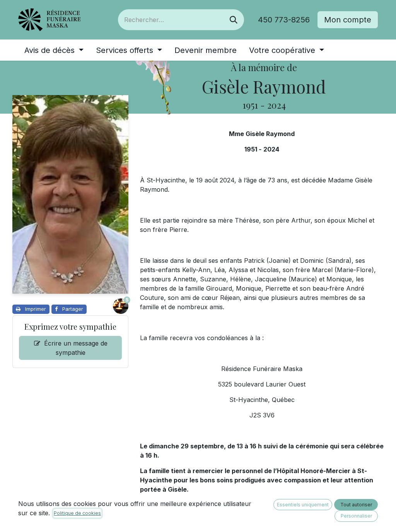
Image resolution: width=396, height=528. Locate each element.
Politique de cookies (77, 513)
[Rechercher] (233, 19)
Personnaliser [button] (356, 516)
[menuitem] (54, 50)
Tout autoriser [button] (356, 505)
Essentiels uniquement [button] (303, 505)
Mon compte (347, 19)
